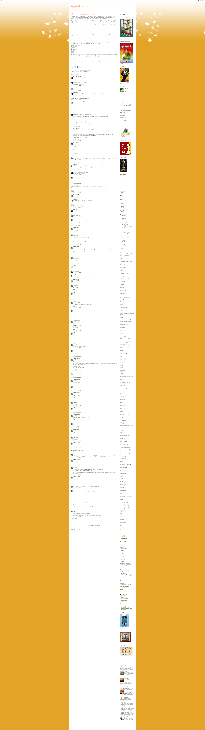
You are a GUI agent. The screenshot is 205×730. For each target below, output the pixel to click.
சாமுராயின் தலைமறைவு (124, 539)
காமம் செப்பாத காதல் (124, 548)
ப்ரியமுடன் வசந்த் (75, 372)
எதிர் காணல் (122, 545)
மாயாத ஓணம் (123, 536)
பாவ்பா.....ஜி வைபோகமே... (125, 697)
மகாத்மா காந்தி (122, 473)
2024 (122, 195)
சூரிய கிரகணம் (122, 370)
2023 (122, 196)
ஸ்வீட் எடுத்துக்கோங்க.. (125, 233)
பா (120, 432)
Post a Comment (74, 518)
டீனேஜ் (121, 374)
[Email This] (84, 71)
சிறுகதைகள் (123, 544)
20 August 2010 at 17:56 (77, 192)
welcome (121, 276)
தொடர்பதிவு (122, 396)
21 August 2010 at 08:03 (77, 254)
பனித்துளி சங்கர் (75, 92)
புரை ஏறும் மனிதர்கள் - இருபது (125, 598)
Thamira (74, 185)
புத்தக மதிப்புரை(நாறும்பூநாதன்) (124, 450)
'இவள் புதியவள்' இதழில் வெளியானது (125, 253)
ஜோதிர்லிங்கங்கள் (122, 522)
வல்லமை (122, 567)
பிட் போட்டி (121, 436)
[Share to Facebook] (87, 71)
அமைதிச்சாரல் (80, 6)
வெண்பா (121, 517)
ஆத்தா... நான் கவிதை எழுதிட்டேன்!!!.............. (126, 229)
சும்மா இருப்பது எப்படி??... (125, 237)
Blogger (107, 727)
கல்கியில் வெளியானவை (123, 324)
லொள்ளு (121, 499)
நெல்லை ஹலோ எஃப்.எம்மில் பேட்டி (125, 414)
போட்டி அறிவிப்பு (122, 470)
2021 (122, 199)
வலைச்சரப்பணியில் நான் (123, 501)
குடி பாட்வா (121, 339)
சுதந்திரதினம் (122, 367)
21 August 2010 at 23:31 (77, 330)
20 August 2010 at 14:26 (77, 126)
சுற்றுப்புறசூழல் (122, 368)
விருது (121, 513)
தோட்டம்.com (123, 592)
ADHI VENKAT (75, 279)
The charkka (122, 275)
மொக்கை (81, 71)
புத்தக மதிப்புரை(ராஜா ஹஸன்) (124, 453)
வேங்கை (74, 176)
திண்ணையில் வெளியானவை (124, 382)
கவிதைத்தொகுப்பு (122, 327)
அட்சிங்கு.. (122, 707)
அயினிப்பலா (122, 284)
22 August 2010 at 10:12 (77, 390)
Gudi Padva (122, 259)
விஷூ (121, 516)
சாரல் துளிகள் (122, 359)
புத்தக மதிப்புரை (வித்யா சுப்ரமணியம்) (125, 447)
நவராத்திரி (121, 402)
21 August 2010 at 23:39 (77, 370)
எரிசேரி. (121, 310)
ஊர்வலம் (121, 304)
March (123, 244)
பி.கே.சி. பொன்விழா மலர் (124, 435)
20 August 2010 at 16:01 (77, 174)
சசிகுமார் (74, 274)
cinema (121, 258)
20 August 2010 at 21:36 (77, 212)
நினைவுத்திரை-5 (123, 556)
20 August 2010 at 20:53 (77, 201)
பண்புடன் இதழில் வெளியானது (124, 420)
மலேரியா (121, 476)
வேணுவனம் (123, 553)
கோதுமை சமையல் (123, 348)
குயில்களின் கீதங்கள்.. (124, 600)
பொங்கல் (121, 462)
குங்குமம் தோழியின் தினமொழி (124, 338)
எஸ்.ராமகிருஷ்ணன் (124, 538)
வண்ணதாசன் (123, 580)
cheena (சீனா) (75, 485)
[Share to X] (86, 71)
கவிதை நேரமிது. (123, 541)
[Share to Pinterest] (88, 71)
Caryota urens (122, 256)
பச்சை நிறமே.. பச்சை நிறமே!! (126, 232)
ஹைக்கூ (121, 525)
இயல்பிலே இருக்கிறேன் (124, 581)
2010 (122, 214)
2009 (122, 248)
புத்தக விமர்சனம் (122, 455)
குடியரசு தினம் (122, 341)
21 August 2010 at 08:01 (77, 244)
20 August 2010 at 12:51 (77, 90)
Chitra (74, 214)
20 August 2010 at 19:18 (77, 197)
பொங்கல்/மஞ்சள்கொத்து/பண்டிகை (125, 464)
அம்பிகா (74, 209)
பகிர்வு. (121, 417)
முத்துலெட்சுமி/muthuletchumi (77, 101)
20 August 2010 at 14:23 (77, 117)
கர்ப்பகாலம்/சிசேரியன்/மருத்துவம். (125, 321)
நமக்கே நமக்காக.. (123, 702)
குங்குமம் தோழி (122, 336)
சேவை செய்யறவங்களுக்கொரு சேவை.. (126, 712)
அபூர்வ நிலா (122, 281)
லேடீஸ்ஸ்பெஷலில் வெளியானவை (125, 496)
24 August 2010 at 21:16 (77, 457)
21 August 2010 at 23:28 (77, 307)
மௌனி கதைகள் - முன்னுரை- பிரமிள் (126, 584)
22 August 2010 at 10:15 (77, 412)
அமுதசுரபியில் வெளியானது (124, 282)
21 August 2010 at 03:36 (77, 216)
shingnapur (121, 270)
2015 (122, 207)
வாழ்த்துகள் (122, 508)
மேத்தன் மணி (122, 485)
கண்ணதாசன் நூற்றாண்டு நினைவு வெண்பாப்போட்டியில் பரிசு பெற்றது (125, 319)
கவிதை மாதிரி (122, 325)
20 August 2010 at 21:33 (77, 207)
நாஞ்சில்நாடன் (123, 550)
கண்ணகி (74, 265)
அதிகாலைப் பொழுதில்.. (127, 690)
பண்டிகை (121, 419)
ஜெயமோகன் (123, 535)
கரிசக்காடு (122, 547)
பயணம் (121, 423)
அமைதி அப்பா (75, 142)
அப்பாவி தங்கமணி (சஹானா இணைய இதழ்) (79, 453)
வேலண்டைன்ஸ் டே (123, 519)
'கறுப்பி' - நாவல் (123, 559)
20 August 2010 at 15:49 (77, 169)
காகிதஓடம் (122, 569)
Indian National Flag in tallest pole (125, 261)
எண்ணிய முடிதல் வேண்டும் (125, 586)
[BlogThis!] (85, 71)
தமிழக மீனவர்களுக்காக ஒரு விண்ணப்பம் (126, 376)
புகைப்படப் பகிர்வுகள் (123, 444)
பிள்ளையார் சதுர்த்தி (123, 441)
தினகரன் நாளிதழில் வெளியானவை (125, 388)
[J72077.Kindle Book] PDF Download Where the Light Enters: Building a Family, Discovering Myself (126, 575)
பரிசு (120, 429)
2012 (122, 211)
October (123, 218)
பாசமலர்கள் (121, 433)
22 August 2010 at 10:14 (77, 405)
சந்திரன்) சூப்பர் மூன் (123, 353)
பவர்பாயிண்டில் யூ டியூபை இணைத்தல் (125, 430)
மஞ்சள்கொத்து (122, 475)
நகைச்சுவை (78, 71)
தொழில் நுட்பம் (122, 397)
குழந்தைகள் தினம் (123, 344)
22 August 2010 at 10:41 (77, 451)
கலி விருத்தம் (122, 322)
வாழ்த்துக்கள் (122, 510)
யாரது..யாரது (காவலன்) (124, 601)
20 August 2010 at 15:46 (77, 162)
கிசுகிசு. (121, 330)
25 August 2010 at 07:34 (77, 474)
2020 (122, 200)
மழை (121, 478)
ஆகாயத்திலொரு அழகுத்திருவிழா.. (127, 679)
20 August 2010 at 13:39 (77, 111)
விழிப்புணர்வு (122, 514)
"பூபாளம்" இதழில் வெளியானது (124, 255)
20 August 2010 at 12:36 (77, 79)
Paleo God (75, 97)
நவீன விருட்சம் (123, 561)
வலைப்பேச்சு (122, 504)
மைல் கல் (121, 487)
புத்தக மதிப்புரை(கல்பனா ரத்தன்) (125, 449)
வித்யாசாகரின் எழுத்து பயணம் (125, 563)
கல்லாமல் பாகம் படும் (124, 551)
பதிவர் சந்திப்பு (122, 422)
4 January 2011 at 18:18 (77, 487)
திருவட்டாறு (122, 385)
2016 (122, 206)
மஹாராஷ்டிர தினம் (122, 479)
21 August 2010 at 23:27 (77, 299)
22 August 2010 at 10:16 (77, 420)
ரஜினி (121, 493)
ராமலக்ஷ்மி (74, 113)
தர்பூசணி (121, 379)
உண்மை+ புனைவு (122, 301)
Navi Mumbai (122, 264)
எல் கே (74, 199)
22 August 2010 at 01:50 (77, 377)
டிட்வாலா (121, 373)
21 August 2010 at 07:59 (77, 225)
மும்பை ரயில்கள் (122, 484)
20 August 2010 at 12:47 (77, 85)
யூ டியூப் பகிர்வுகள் (122, 491)
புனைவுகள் (121, 459)
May (123, 241)
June (123, 240)
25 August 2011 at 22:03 (77, 516)
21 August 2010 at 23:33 (77, 341)
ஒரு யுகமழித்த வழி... (124, 595)
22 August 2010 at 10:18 (77, 440)
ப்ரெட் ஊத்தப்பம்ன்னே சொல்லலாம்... (125, 225)
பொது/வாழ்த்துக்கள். (123, 467)
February (123, 245)
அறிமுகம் (121, 285)
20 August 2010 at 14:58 (77, 140)
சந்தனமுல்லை (75, 87)
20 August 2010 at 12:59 (77, 99)
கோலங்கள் (121, 350)
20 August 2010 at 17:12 (77, 183)
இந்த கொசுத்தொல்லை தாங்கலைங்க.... (125, 222)
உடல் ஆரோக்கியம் (122, 299)
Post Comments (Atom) (96, 525)
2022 (122, 198)
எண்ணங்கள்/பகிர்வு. (123, 307)
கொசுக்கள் (121, 347)
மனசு (122, 558)
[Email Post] (89, 70)
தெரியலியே (121, 394)
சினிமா (121, 365)
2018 (122, 203)
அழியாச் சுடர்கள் (123, 583)
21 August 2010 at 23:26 (77, 290)
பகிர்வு (121, 416)
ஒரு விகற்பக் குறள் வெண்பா (124, 315)
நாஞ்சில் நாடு (122, 405)
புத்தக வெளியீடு (122, 456)
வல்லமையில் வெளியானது (124, 505)
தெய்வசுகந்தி (75, 194)
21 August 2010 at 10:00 (77, 272)
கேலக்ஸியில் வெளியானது (124, 345)
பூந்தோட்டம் (121, 461)
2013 (122, 210)
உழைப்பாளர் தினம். (123, 302)
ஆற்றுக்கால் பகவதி (123, 293)
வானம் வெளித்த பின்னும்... (125, 594)
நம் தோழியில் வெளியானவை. (124, 400)
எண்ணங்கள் (122, 305)
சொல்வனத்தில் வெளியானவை (124, 371)
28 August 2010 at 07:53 (77, 483)
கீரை (121, 333)
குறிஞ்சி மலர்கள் (123, 589)
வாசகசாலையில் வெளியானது (124, 507)
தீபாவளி (121, 393)
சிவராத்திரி (121, 362)
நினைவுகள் (121, 411)
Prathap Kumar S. (76, 76)
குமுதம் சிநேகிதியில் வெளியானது (125, 342)
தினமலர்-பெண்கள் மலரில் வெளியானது (125, 391)
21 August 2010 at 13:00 (77, 277)
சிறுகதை (121, 364)
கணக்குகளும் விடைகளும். (124, 587)
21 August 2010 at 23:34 (77, 347)
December (123, 215)
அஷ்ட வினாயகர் (122, 290)
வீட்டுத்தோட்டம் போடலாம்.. (128, 671)
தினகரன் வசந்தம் (122, 390)
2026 (122, 192)
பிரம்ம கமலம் (122, 438)
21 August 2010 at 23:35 (77, 356)
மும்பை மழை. (122, 482)
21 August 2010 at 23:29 (77, 318)
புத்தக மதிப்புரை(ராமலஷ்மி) (124, 452)
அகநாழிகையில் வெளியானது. (124, 278)
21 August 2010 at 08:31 (77, 268)
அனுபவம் (74, 71)
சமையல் (121, 356)
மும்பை (121, 481)
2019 (122, 202)
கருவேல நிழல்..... (123, 597)
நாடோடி (74, 270)
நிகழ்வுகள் (121, 408)
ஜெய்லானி (74, 164)
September (124, 219)
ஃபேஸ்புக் (121, 317)
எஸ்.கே (74, 449)
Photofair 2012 (122, 267)
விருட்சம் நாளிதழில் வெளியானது (125, 511)
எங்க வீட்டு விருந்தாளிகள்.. (128, 716)
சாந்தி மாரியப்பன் (75, 218)
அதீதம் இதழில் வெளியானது (124, 279)
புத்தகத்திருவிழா (122, 458)
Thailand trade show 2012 (124, 273)
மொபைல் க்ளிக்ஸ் (122, 490)
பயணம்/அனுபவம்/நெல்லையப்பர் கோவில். (126, 425)
